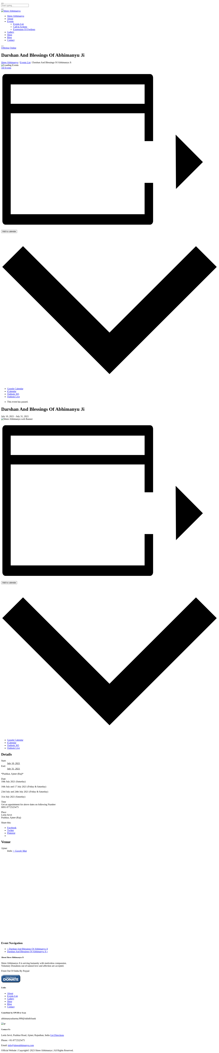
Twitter (10, 830)
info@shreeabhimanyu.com (21, 1045)
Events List (18, 24)
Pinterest (11, 833)
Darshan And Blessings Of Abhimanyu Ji (27, 949)
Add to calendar (9, 231)
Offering (8, 48)
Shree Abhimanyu (15, 16)
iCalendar (11, 391)
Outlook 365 (13, 394)
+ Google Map (20, 851)
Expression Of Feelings (24, 29)
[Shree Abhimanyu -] (11, 11)
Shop (9, 34)
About (10, 18)
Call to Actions (20, 26)
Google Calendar (15, 388)
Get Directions (57, 1035)
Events (10, 21)
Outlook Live (13, 396)
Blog (9, 37)
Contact (10, 40)
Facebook (11, 827)
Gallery (10, 32)
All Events (6, 68)
